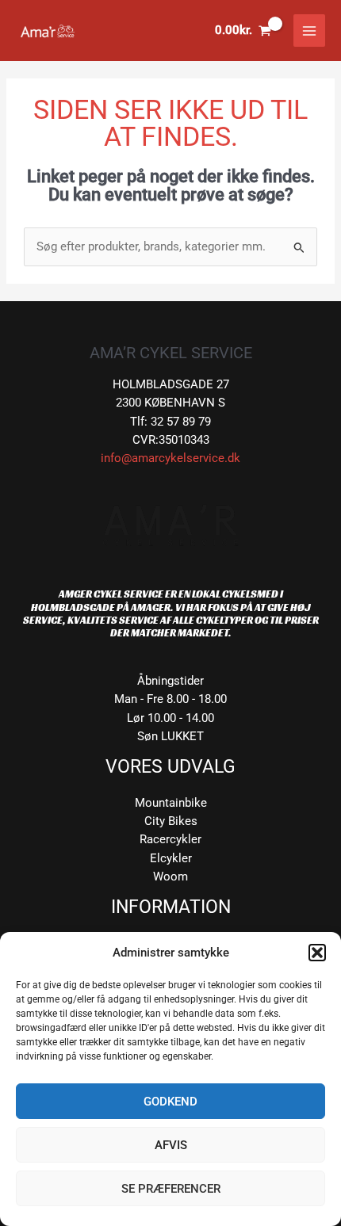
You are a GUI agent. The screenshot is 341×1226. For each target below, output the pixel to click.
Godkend (170, 1101)
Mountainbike (171, 803)
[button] (317, 953)
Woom (170, 876)
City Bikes (170, 821)
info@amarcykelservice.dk (170, 458)
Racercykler (170, 839)
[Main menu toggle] (309, 30)
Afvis (171, 1145)
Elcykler (171, 858)
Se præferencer (170, 1189)
